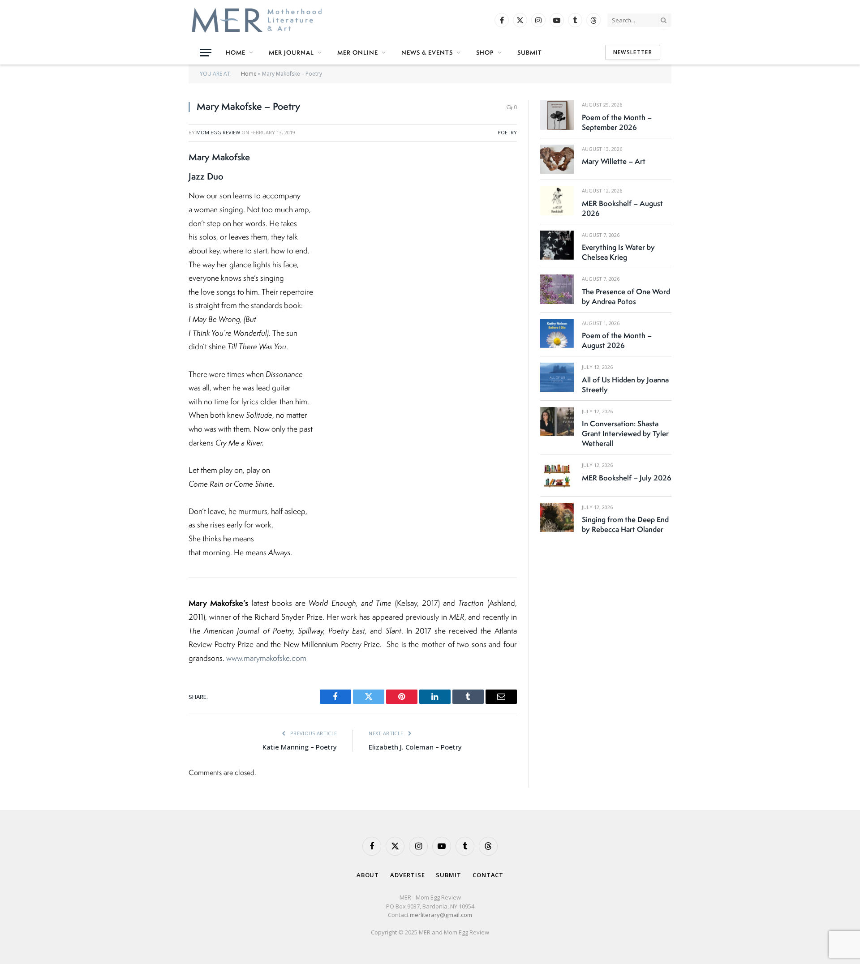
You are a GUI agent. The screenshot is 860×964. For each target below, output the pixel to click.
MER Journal (291, 52)
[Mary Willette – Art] (557, 159)
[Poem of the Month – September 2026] (557, 114)
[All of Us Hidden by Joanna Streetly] (557, 377)
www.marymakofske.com (265, 658)
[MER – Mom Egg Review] (257, 20)
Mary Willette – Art (613, 161)
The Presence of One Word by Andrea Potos (626, 296)
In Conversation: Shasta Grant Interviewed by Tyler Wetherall (625, 433)
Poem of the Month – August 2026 (617, 340)
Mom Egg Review (218, 132)
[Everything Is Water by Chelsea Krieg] (557, 245)
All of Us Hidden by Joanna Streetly (625, 384)
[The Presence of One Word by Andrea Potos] (557, 289)
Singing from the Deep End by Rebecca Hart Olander (625, 524)
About (368, 875)
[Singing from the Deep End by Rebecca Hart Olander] (557, 517)
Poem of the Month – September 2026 (617, 122)
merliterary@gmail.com (441, 915)
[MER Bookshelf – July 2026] (557, 475)
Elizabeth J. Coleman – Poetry (415, 746)
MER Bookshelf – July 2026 (626, 478)
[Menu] (205, 53)
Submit (529, 52)
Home (235, 52)
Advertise (407, 875)
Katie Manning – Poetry (299, 746)
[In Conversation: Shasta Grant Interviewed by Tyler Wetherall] (557, 421)
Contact (488, 875)
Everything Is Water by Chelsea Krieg (618, 252)
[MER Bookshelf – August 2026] (557, 200)
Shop (485, 52)
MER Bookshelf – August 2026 (622, 208)
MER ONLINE (357, 52)
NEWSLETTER (632, 52)
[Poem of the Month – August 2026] (557, 333)
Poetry (507, 132)
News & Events (427, 52)
